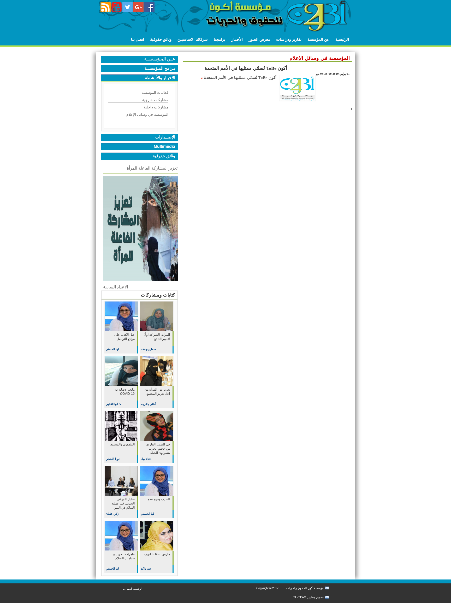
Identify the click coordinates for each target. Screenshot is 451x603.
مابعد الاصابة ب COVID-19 (125, 392)
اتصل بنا (137, 39)
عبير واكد (146, 568)
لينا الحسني (112, 349)
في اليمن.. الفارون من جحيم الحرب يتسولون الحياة (158, 449)
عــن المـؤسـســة (159, 59)
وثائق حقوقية (160, 39)
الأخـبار (237, 39)
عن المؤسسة (318, 39)
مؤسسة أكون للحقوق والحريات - (304, 588)
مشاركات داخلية (156, 107)
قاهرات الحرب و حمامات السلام (124, 556)
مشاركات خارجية (155, 100)
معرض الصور (259, 39)
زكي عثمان (112, 513)
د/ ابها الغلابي (113, 403)
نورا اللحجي (113, 458)
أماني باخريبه (148, 403)
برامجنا (219, 39)
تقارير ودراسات (288, 39)
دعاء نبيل (146, 458)
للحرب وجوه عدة (159, 499)
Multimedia (164, 146)
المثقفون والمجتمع (122, 444)
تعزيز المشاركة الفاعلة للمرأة (152, 168)
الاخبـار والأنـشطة (160, 78)
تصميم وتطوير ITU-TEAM (308, 597)
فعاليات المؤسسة (155, 92)
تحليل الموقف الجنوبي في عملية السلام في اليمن (123, 503)
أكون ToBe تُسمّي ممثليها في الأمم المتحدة (246, 68)
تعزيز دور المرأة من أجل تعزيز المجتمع (157, 392)
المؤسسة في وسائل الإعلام (147, 114)
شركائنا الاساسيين (192, 39)
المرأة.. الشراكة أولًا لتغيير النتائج (157, 337)
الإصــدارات (165, 137)
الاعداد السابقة (115, 287)
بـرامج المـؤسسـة (160, 68)
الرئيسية (342, 39)
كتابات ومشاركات (158, 295)
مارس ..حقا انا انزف (157, 554)
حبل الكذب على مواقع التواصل (124, 337)
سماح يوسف (148, 349)
